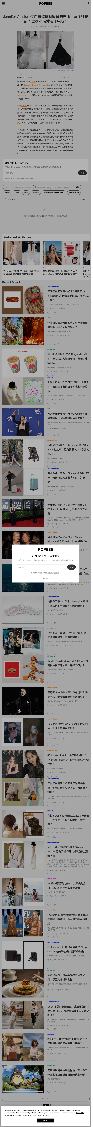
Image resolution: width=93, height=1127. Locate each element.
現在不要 (46, 578)
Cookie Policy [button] (80, 1113)
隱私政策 (56, 573)
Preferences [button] (45, 1115)
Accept (45, 1120)
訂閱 (71, 567)
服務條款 (50, 573)
